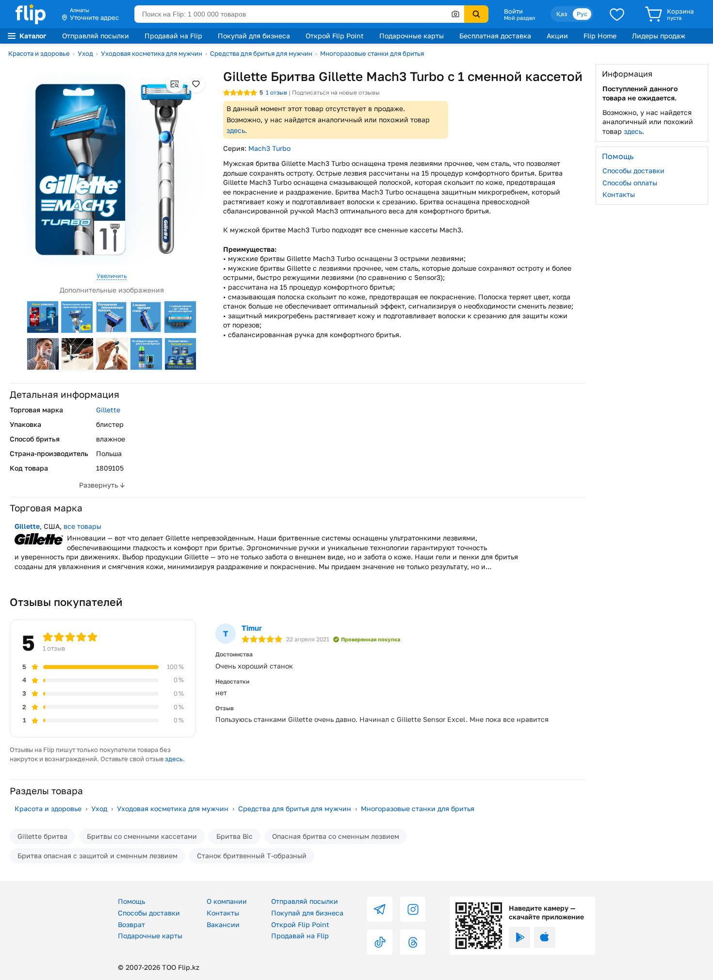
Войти (513, 11)
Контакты (618, 194)
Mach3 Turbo (269, 148)
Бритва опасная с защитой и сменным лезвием (97, 855)
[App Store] (544, 937)
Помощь (131, 901)
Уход (85, 53)
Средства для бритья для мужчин (261, 53)
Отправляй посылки (95, 36)
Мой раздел (519, 18)
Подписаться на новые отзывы (336, 92)
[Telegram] (379, 909)
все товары (82, 526)
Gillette (108, 410)
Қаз (561, 13)
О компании (227, 901)
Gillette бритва (42, 836)
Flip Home (599, 36)
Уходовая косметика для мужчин (151, 53)
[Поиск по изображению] (455, 14)
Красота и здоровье (39, 53)
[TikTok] (379, 942)
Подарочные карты (411, 36)
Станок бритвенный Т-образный (252, 855)
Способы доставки (633, 170)
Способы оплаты (629, 182)
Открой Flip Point (335, 36)
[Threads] (412, 942)
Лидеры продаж (658, 36)
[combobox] (299, 14)
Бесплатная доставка (495, 36)
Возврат (131, 924)
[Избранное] (617, 14)
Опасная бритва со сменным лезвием (335, 836)
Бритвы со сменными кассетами (142, 836)
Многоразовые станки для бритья (372, 53)
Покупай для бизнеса (254, 36)
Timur (252, 627)
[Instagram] (412, 909)
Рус (582, 13)
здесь (236, 130)
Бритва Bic (234, 836)
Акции (557, 36)
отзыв (276, 92)
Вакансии (223, 924)
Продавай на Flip (173, 36)
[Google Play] (519, 937)
